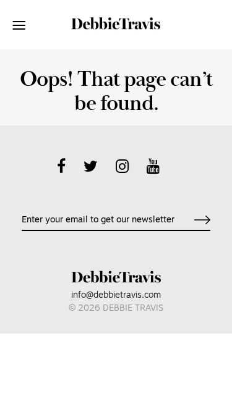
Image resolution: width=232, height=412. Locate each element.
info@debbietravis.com (116, 295)
